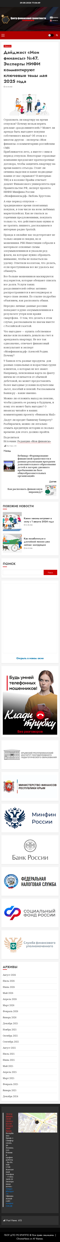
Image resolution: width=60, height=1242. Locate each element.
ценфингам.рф (9, 1204)
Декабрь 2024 (10, 1096)
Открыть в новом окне (30, 658)
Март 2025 (8, 1078)
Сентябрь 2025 (11, 1041)
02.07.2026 (29, 548)
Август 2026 (9, 974)
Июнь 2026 (9, 987)
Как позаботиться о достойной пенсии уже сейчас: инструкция (37, 541)
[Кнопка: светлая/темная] (51, 35)
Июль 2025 (9, 1053)
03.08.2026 (29, 525)
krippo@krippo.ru (10, 1191)
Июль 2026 (9, 980)
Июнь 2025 (9, 1059)
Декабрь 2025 (10, 1023)
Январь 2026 (9, 1017)
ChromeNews (22, 1238)
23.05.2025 (9, 87)
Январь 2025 (9, 1090)
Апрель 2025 (10, 1072)
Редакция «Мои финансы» (34, 441)
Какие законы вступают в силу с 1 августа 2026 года (39, 520)
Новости (7, 46)
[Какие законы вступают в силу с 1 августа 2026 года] (12, 521)
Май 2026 (8, 993)
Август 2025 (9, 1047)
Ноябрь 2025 (10, 1029)
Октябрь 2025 (10, 1035)
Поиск (9, 563)
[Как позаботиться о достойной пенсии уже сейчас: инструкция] (12, 543)
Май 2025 (8, 1066)
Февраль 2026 (10, 1011)
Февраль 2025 (10, 1084)
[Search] (57, 35)
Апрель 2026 (10, 999)
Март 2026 (8, 1005)
